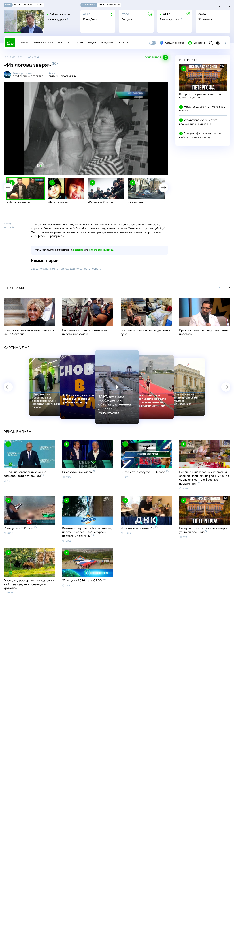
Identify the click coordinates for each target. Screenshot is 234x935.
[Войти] (218, 43)
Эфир (24, 42)
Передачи (106, 42)
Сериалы (123, 42)
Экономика (199, 43)
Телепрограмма (42, 42)
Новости (63, 42)
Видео (92, 42)
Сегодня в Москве (174, 43)
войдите (78, 249)
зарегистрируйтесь (101, 249)
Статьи (78, 42)
